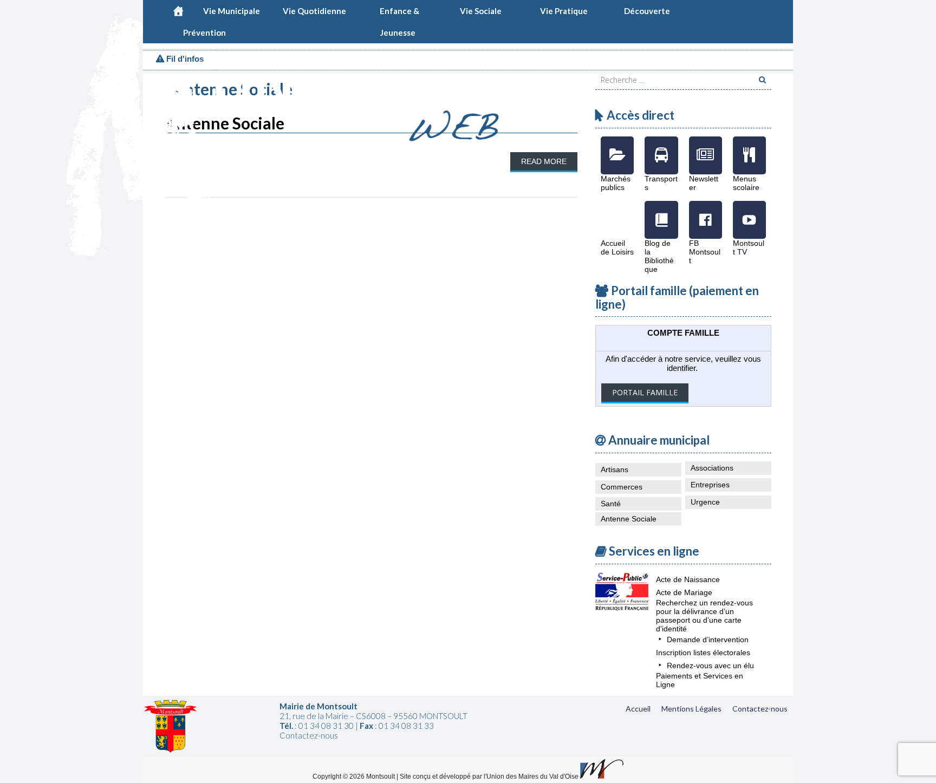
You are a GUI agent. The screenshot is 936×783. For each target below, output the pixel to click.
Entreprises (710, 484)
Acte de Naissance (688, 579)
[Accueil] (178, 11)
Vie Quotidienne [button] (314, 11)
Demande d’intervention (708, 639)
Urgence (705, 502)
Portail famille (645, 392)
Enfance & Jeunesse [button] (399, 14)
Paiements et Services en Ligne (699, 680)
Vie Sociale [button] (481, 11)
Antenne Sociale (628, 518)
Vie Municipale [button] (231, 11)
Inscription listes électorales (703, 652)
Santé (611, 503)
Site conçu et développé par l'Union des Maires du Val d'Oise (489, 776)
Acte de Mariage (684, 592)
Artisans (614, 469)
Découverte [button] (647, 11)
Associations (712, 468)
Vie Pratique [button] (564, 11)
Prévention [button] (204, 32)
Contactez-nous (760, 708)
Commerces (621, 486)
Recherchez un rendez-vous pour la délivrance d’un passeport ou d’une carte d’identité (704, 615)
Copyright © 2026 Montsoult (354, 776)
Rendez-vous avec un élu (710, 665)
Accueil (638, 708)
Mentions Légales (691, 708)
